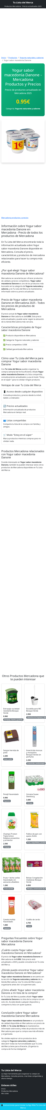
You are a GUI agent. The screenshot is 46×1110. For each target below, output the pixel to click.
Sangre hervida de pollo (11, 751)
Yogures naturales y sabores (32, 57)
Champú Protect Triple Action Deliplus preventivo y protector (11, 837)
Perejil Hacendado (11, 794)
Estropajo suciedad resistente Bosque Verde (11, 710)
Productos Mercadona (9, 1091)
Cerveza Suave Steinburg (32, 795)
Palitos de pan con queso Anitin (34, 835)
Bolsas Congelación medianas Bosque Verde (34, 880)
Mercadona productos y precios (14, 217)
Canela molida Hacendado (9, 920)
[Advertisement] (23, 31)
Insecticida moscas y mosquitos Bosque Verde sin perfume (34, 753)
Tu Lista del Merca (23, 2)
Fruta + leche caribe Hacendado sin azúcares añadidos (11, 880)
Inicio (3, 57)
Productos (12, 57)
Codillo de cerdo (33, 919)
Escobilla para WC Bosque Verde (33, 709)
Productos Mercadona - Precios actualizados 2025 (23, 6)
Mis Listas (5, 1093)
